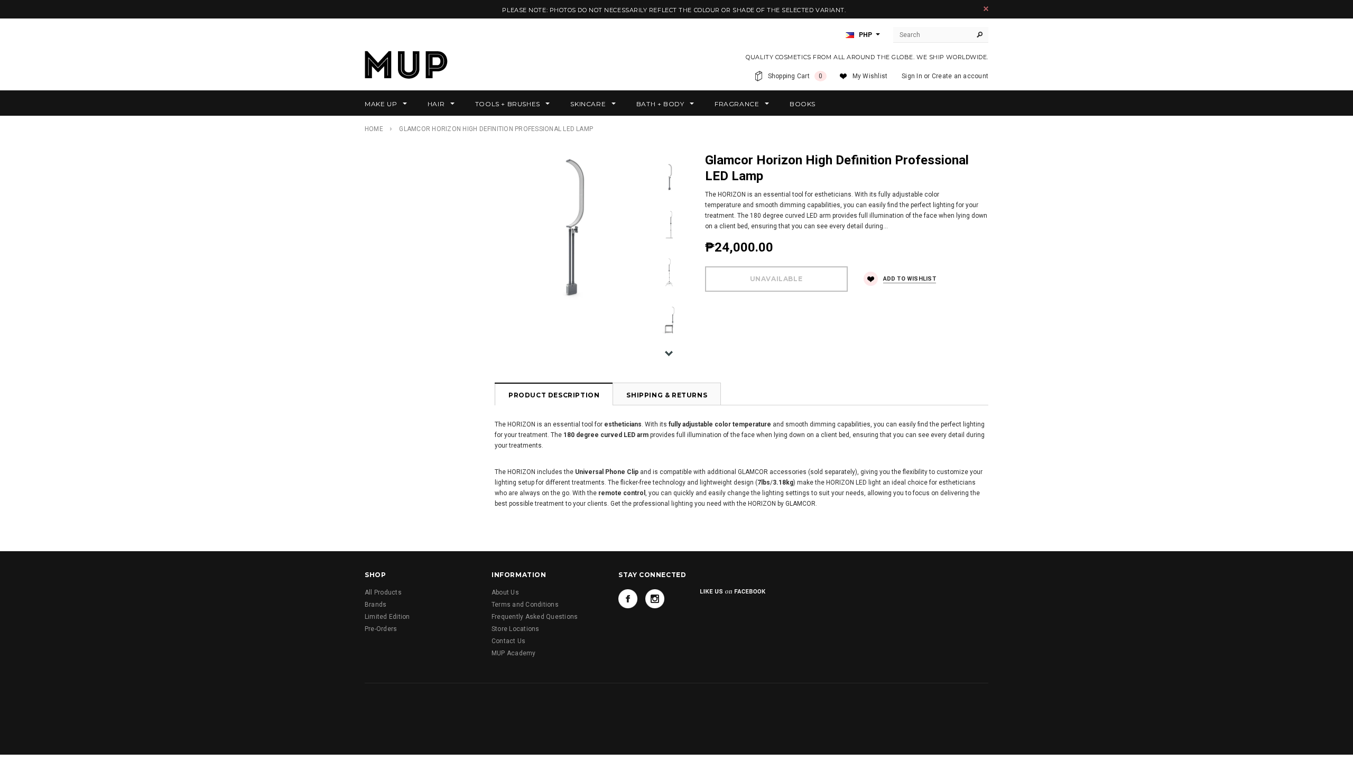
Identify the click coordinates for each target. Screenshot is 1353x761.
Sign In (912, 76)
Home (374, 129)
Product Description (553, 395)
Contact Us (508, 641)
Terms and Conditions (525, 604)
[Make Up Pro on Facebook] (627, 598)
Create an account (960, 76)
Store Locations (516, 629)
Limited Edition (387, 616)
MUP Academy (514, 653)
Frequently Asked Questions (535, 616)
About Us (505, 592)
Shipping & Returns (666, 395)
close (986, 8)
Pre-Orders (381, 629)
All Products (383, 592)
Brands (375, 604)
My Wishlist (870, 76)
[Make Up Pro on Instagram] (654, 598)
